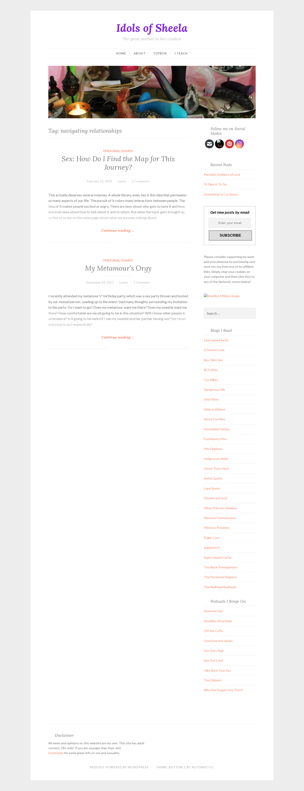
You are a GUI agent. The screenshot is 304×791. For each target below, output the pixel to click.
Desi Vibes (211, 399)
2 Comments (141, 181)
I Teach (181, 53)
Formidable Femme (217, 429)
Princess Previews (216, 527)
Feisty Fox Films (214, 419)
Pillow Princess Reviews (220, 508)
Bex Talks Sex (213, 360)
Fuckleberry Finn (215, 439)
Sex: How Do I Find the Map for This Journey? (118, 163)
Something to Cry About (221, 194)
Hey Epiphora (213, 449)
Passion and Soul (215, 498)
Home (121, 53)
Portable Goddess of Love (222, 174)
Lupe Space (212, 488)
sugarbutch (212, 547)
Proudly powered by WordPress (119, 767)
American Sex (213, 611)
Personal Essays (118, 151)
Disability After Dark (218, 621)
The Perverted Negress (220, 577)
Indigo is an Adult (216, 459)
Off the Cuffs (213, 631)
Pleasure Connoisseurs (220, 518)
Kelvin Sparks (213, 478)
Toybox (160, 53)
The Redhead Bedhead (220, 587)
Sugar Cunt (212, 537)
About (140, 53)
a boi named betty (216, 340)
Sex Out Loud (213, 660)
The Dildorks (213, 680)
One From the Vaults (218, 641)
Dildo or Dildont (214, 409)
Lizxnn (122, 181)
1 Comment (142, 282)
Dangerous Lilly (214, 389)
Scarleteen (55, 753)
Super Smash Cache (217, 557)
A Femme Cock (214, 350)
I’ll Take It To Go (215, 184)
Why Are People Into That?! (223, 690)
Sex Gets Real (213, 650)
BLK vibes (211, 370)
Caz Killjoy (211, 380)
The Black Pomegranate (220, 567)
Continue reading (118, 230)
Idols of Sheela (152, 28)
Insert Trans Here (216, 468)
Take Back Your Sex (217, 670)
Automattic (203, 767)
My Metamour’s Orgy (118, 268)
